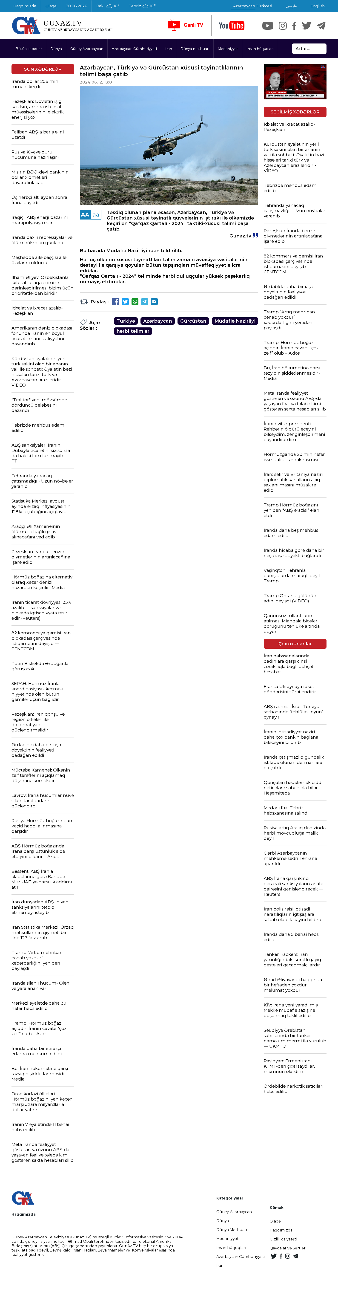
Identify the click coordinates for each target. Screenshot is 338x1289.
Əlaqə (51, 6)
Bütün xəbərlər (29, 48)
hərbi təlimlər (133, 331)
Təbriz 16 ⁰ (142, 6)
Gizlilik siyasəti (283, 1239)
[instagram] (283, 26)
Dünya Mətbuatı (231, 1230)
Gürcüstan (193, 321)
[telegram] (321, 26)
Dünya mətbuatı (194, 48)
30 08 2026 (76, 6)
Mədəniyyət (228, 48)
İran (168, 48)
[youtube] (231, 25)
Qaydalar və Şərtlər (288, 1248)
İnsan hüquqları (260, 48)
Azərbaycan (157, 321)
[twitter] (306, 26)
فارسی (291, 6)
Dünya (56, 48)
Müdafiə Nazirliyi (235, 321)
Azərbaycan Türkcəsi (252, 6)
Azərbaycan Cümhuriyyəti (134, 48)
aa (95, 214)
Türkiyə (126, 321)
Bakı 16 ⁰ (107, 6)
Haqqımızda (24, 6)
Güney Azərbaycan (86, 48)
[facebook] (294, 26)
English (318, 6)
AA (85, 214)
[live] (185, 25)
